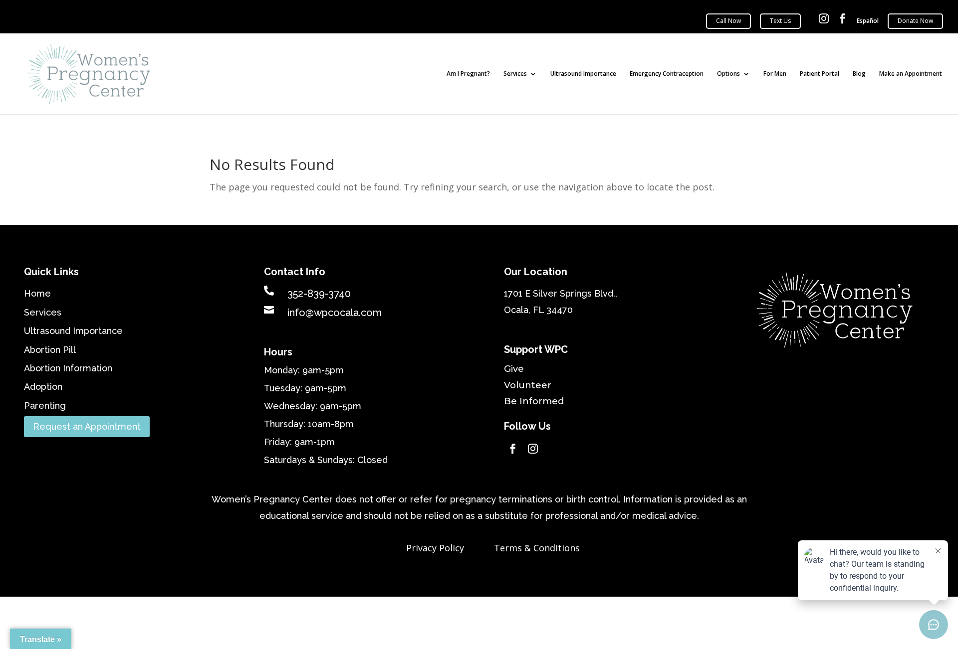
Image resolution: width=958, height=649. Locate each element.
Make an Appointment (910, 74)
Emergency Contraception (667, 74)
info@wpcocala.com (334, 313)
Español (868, 21)
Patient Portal (819, 74)
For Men (774, 74)
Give (514, 368)
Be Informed (534, 401)
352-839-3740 (319, 294)
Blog (859, 74)
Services (515, 74)
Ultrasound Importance (583, 74)
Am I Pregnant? (468, 74)
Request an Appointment (87, 426)
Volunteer (527, 385)
